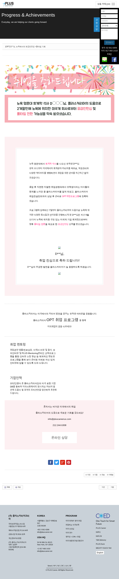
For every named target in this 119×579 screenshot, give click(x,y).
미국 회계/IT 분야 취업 (74, 521)
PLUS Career (101, 528)
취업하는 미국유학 (72, 525)
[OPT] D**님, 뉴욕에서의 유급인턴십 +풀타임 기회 (25, 47)
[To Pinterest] (68, 461)
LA (67, 566)
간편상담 (97, 25)
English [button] (100, 553)
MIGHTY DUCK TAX (103, 548)
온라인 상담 (59, 437)
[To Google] (62, 461)
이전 (103, 487)
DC (62, 566)
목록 (8, 487)
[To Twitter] (56, 461)
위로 (19, 487)
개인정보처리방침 (15, 538)
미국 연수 (69, 533)
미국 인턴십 (70, 529)
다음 (112, 487)
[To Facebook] (50, 461)
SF (70, 566)
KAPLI (98, 532)
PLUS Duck (100, 544)
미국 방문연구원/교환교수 (75, 541)
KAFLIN (99, 536)
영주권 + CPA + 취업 (73, 537)
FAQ (109, 54)
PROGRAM (71, 516)
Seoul (50, 566)
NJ (58, 566)
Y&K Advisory (101, 540)
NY (54, 566)
